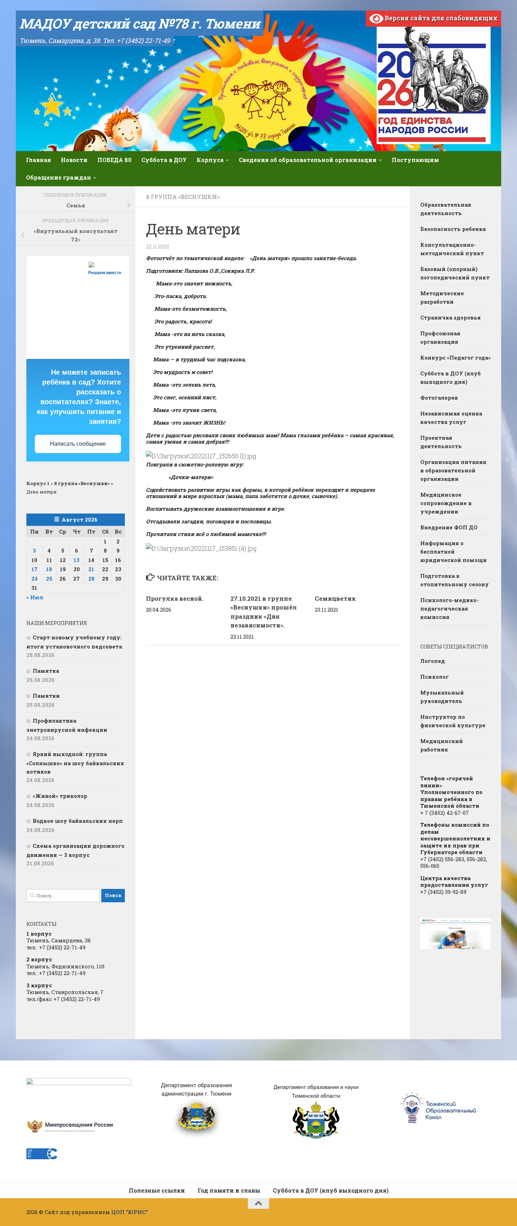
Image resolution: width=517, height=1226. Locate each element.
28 (91, 578)
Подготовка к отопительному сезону (454, 580)
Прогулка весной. (174, 598)
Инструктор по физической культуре (452, 721)
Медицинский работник (441, 745)
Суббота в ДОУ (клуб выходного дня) (450, 377)
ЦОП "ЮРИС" (129, 1211)
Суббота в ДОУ (164, 159)
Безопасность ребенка (453, 228)
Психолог (434, 676)
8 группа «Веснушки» (183, 196)
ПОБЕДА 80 (114, 159)
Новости (74, 159)
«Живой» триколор (60, 795)
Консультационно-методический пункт (452, 249)
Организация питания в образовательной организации (453, 470)
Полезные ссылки (157, 1190)
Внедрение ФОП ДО (449, 527)
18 (49, 569)
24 (34, 578)
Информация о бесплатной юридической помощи (453, 551)
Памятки (46, 695)
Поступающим (415, 159)
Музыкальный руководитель (442, 696)
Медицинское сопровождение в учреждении (446, 503)
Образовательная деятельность (445, 209)
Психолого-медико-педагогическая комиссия (449, 608)
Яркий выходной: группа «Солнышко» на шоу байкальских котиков (75, 762)
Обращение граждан (58, 177)
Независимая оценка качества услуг (451, 417)
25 (49, 578)
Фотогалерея (439, 397)
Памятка (46, 670)
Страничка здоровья (450, 317)
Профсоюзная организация (440, 337)
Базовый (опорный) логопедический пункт (455, 273)
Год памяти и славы (229, 1190)
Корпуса (210, 159)
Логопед (432, 660)
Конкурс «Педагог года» (455, 357)
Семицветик (335, 598)
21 (91, 569)
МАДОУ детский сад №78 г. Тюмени (139, 23)
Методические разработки (442, 297)
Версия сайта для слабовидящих (440, 18)
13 (76, 559)
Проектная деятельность (441, 442)
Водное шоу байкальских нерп (78, 820)
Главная (38, 159)
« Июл (34, 597)
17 (34, 569)
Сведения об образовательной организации (308, 159)
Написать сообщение (78, 444)
